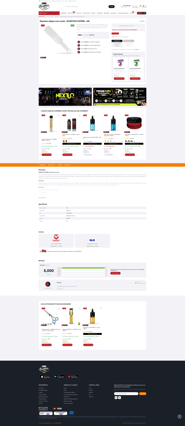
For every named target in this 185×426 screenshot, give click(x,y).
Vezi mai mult (117, 73)
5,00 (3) (48, 333)
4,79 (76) (69, 333)
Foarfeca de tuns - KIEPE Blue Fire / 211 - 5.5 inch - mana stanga (51, 330)
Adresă (90, 392)
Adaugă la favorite (59, 115)
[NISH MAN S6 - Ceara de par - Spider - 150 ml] (134, 124)
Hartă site (41, 388)
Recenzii (67, 165)
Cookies (41, 392)
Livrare (59, 165)
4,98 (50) (132, 138)
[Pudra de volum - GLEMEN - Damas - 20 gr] (71, 124)
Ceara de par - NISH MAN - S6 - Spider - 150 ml (134, 135)
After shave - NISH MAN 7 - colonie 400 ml (91, 328)
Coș (90, 394)
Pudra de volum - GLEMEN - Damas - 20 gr (71, 135)
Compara (142, 21)
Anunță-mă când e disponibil (121, 36)
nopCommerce (47, 423)
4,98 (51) (90, 141)
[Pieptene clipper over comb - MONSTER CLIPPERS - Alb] (57, 57)
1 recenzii (121, 25)
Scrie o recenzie (115, 273)
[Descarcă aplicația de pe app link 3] (73, 376)
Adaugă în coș (47, 154)
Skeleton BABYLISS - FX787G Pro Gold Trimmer (71, 330)
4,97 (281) (49, 143)
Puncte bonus (73, 1)
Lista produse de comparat (70, 394)
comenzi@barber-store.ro (46, 1)
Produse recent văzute (69, 392)
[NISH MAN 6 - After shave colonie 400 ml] (113, 124)
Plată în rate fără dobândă (70, 399)
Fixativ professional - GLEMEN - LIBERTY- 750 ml (49, 140)
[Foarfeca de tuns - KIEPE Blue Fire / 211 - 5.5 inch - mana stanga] (51, 317)
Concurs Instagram (68, 403)
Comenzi (91, 390)
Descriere (42, 165)
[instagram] (119, 397)
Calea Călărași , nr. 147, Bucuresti (61, 1)
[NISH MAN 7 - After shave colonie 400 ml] (92, 317)
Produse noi (67, 396)
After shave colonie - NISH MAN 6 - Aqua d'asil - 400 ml (112, 135)
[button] (144, 69)
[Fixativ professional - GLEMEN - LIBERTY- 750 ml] (51, 124)
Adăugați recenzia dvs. (129, 25)
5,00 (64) (111, 138)
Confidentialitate (43, 390)
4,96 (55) (90, 331)
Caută (111, 6)
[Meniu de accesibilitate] (179, 416)
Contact (41, 403)
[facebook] (116, 397)
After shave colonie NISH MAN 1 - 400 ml (92, 138)
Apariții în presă (68, 401)
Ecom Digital (58, 423)
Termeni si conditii (43, 401)
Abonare (142, 393)
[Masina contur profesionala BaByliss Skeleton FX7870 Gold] (71, 317)
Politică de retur (43, 399)
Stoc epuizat (88, 154)
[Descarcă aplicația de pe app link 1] (45, 376)
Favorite (91, 396)
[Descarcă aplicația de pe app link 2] (59, 376)
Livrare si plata (42, 394)
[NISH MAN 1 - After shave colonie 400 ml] (92, 124)
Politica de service (43, 396)
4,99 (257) (69, 138)
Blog (65, 390)
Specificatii (51, 165)
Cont (90, 388)
